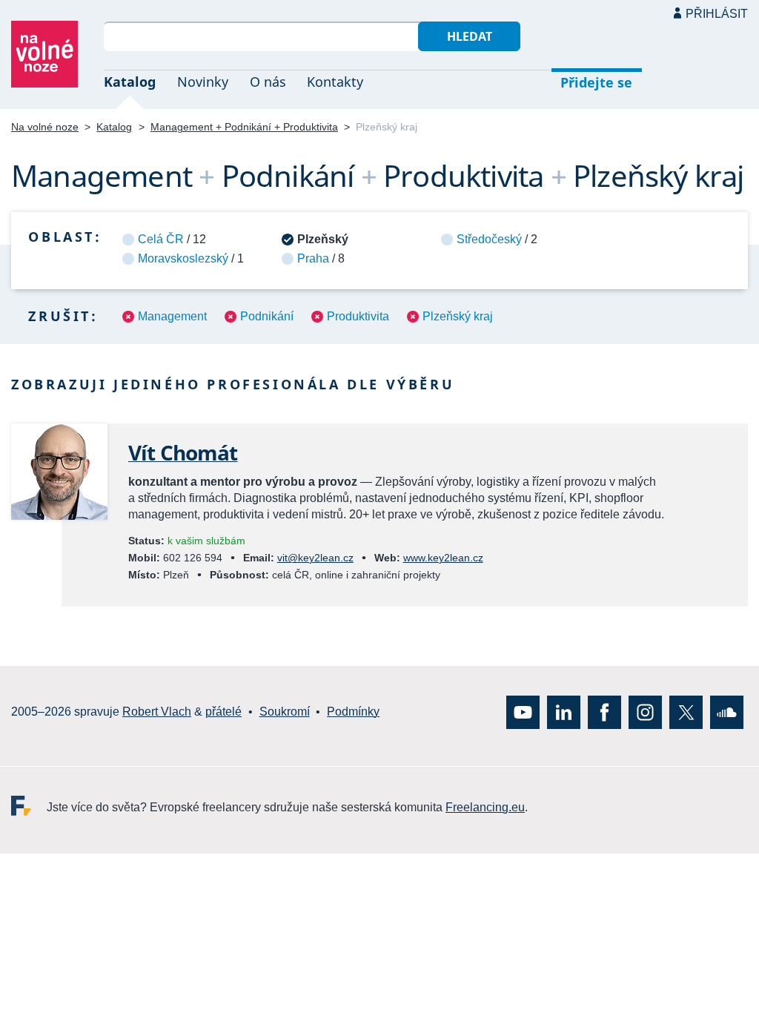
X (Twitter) (686, 712)
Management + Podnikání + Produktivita (244, 127)
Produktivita (358, 316)
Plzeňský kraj (457, 316)
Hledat (469, 36)
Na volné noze (45, 127)
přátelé (223, 712)
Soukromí (284, 712)
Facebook (604, 712)
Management (172, 316)
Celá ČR (161, 239)
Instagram (645, 712)
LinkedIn (563, 712)
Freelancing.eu (29, 806)
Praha (313, 258)
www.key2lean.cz (443, 558)
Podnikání (267, 316)
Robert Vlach (156, 712)
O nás (268, 81)
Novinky (202, 81)
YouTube (523, 712)
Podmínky (353, 712)
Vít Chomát (183, 452)
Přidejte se (596, 82)
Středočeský (489, 239)
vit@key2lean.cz (315, 558)
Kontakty (335, 81)
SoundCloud (726, 712)
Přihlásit (717, 13)
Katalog (130, 81)
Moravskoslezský (183, 258)
